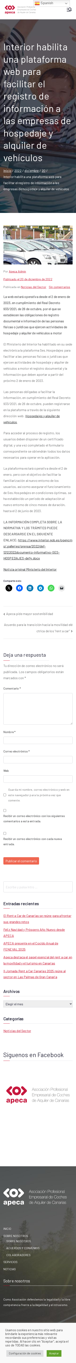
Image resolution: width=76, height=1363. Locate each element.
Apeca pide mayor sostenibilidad (29, 614)
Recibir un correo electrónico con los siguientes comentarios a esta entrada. (34, 818)
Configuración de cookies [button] (25, 1353)
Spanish (46, 3)
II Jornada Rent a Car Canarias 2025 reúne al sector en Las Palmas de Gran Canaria (34, 974)
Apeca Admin (17, 271)
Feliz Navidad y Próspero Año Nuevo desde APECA (34, 932)
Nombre (9, 732)
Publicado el (27, 279)
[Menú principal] (69, 10)
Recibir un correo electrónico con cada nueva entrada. (32, 841)
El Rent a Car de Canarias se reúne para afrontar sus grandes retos (37, 919)
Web (6, 770)
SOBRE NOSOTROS (15, 1236)
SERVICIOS (10, 1262)
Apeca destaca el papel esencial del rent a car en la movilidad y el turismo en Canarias (37, 960)
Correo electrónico (16, 751)
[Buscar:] (38, 887)
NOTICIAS (9, 1269)
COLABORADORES (18, 1255)
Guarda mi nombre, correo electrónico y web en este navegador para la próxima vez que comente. (38, 795)
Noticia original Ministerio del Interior (30, 569)
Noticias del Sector (33, 287)
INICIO (7, 1228)
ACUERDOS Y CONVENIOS (23, 1248)
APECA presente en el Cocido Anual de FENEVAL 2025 (30, 946)
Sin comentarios (59, 287)
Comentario (12, 688)
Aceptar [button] (54, 1353)
